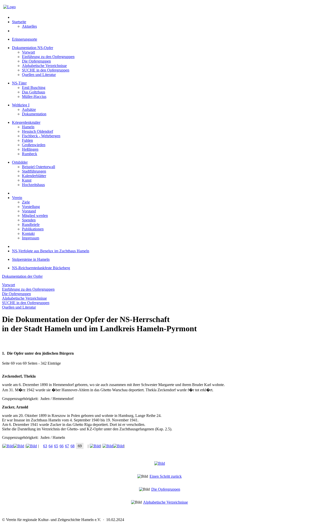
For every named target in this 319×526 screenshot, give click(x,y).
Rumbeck (29, 154)
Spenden (29, 220)
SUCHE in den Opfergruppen (45, 70)
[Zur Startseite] (9, 7)
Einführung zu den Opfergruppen (48, 57)
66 (62, 446)
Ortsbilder (20, 162)
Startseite (19, 22)
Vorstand (29, 211)
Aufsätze (29, 109)
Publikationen (33, 229)
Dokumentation (34, 114)
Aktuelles (29, 26)
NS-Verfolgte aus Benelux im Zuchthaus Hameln (50, 251)
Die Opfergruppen (36, 61)
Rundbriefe (31, 224)
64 (51, 446)
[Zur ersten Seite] (14, 446)
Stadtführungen (34, 171)
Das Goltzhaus (33, 92)
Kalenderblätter (34, 176)
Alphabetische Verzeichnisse (44, 66)
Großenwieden (33, 145)
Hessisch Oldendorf (37, 131)
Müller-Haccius (34, 96)
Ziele (26, 202)
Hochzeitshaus (33, 185)
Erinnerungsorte (24, 39)
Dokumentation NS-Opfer (32, 48)
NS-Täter (19, 83)
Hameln (28, 127)
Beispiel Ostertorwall (38, 167)
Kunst (26, 180)
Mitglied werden (35, 215)
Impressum (30, 238)
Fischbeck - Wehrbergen (41, 136)
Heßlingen (30, 149)
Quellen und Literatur (39, 74)
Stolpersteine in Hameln (31, 259)
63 (45, 446)
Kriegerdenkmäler (26, 122)
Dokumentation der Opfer (22, 276)
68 (73, 446)
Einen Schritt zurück (166, 476)
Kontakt (28, 233)
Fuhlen (27, 140)
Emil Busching (33, 87)
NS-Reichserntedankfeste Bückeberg (41, 268)
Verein (17, 198)
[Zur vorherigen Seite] (32, 446)
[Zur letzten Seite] (112, 446)
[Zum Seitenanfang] (159, 463)
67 (67, 446)
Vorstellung (31, 206)
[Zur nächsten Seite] (94, 446)
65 (56, 446)
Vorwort (28, 52)
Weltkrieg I (20, 105)
